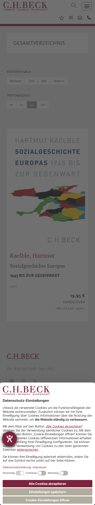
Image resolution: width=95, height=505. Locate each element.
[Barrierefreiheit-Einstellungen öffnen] (9, 438)
